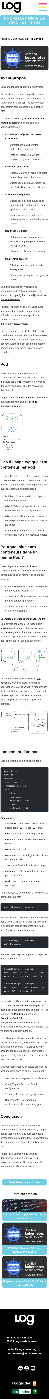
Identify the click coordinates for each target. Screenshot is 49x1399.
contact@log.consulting (21, 1349)
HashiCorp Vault (9, 699)
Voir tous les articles (24, 1182)
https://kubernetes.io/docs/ (14, 323)
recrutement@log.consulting (24, 1353)
